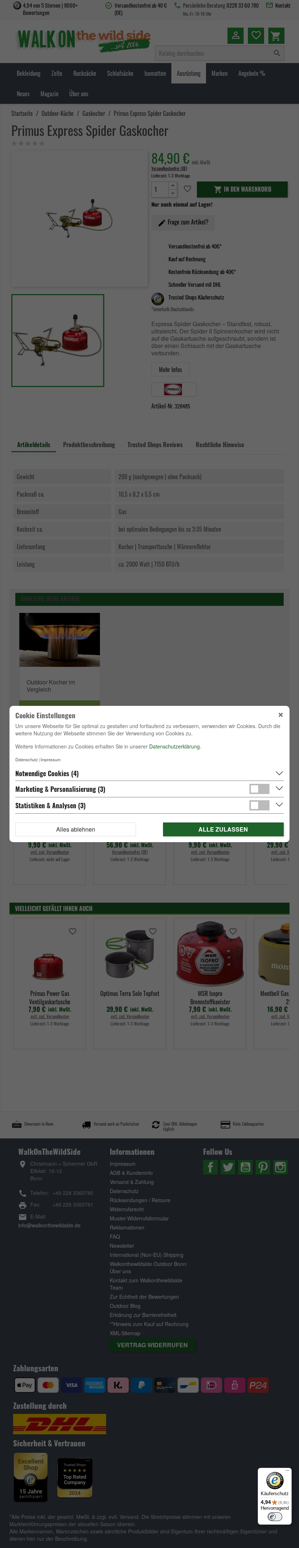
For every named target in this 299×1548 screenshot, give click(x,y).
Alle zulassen (223, 829)
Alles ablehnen (75, 829)
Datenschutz (26, 759)
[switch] (275, 1516)
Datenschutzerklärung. (175, 746)
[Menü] (287, 1472)
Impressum (50, 759)
